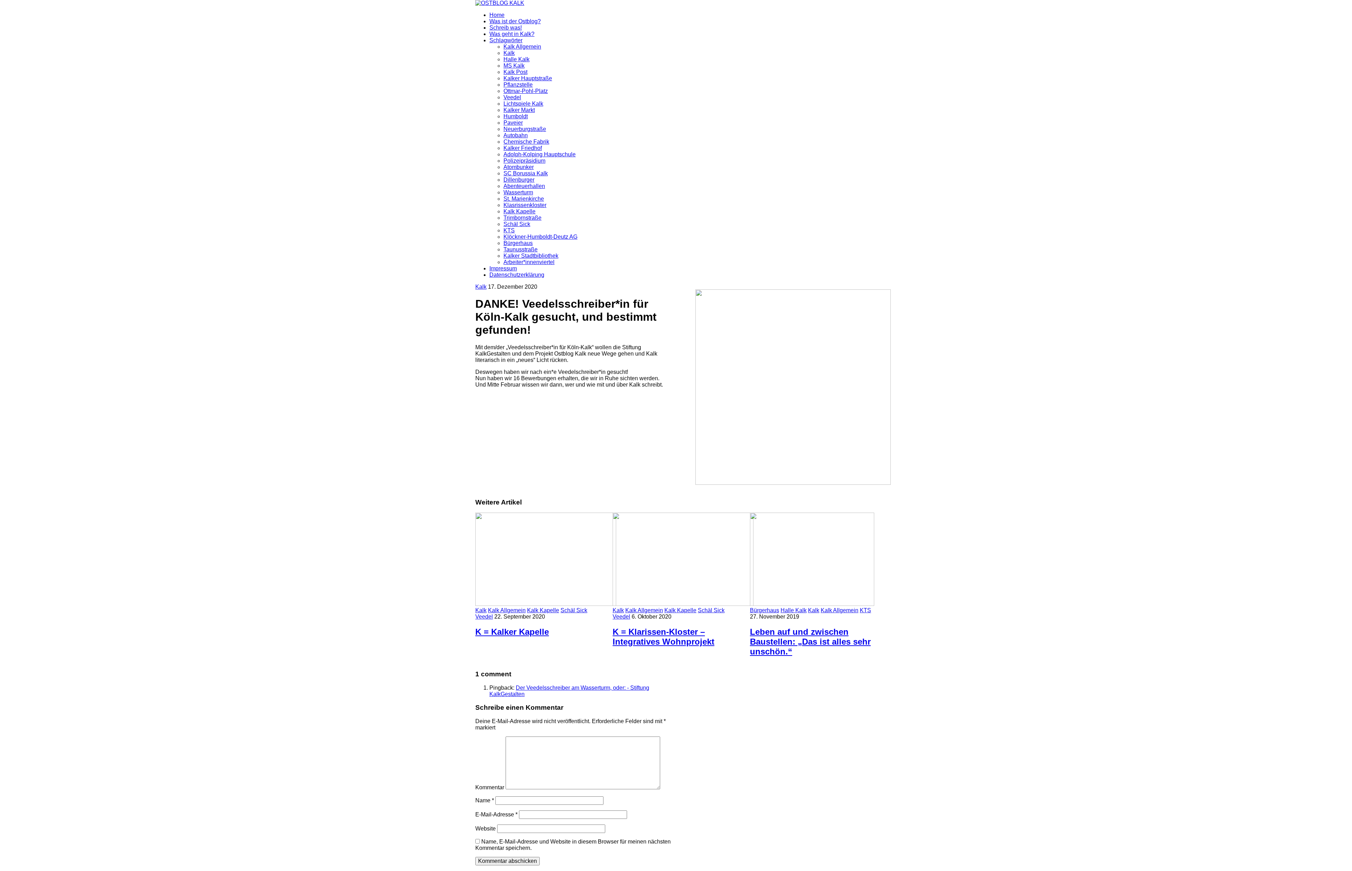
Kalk (509, 53)
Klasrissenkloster (524, 205)
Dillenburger (518, 180)
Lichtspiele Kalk (523, 104)
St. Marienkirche (523, 199)
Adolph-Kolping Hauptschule (539, 154)
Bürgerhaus (518, 243)
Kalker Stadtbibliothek (530, 256)
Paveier (513, 123)
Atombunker (518, 167)
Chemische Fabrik (526, 142)
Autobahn (515, 135)
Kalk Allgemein (522, 47)
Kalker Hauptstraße (527, 78)
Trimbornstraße (522, 218)
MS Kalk (514, 66)
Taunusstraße (520, 249)
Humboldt (515, 116)
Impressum (503, 268)
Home (497, 15)
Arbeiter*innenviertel (529, 262)
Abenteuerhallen (524, 186)
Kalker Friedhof (522, 148)
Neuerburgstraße (524, 129)
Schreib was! (505, 28)
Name (484, 800)
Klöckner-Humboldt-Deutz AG (540, 237)
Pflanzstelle (518, 85)
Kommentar (489, 787)
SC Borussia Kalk (525, 173)
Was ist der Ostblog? (515, 21)
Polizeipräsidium (524, 161)
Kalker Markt (519, 110)
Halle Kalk (516, 59)
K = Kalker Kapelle (512, 632)
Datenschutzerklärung (516, 275)
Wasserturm (518, 192)
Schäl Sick (516, 224)
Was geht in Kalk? (511, 34)
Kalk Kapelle (519, 211)
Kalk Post (515, 72)
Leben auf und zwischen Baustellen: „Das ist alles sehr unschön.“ (810, 641)
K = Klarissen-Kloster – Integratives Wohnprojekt (663, 636)
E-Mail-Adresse (496, 814)
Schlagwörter (505, 40)
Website (485, 829)
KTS (509, 230)
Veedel (512, 97)
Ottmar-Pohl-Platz (525, 91)
